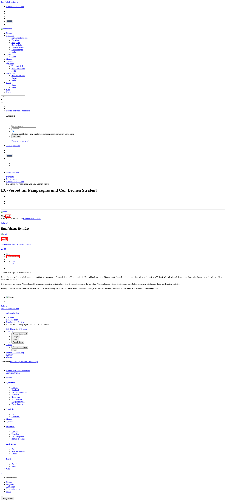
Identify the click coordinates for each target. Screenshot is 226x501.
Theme (9, 345)
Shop (8, 82)
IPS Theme (11, 329)
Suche (14, 78)
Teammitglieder (18, 66)
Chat (8, 90)
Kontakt (9, 355)
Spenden (9, 61)
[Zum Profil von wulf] (4, 212)
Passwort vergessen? (20, 141)
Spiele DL (10, 54)
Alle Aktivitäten (18, 75)
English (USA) (18, 342)
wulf (3, 249)
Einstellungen (17, 50)
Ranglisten (16, 42)
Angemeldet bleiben (20, 134)
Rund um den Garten (32, 218)
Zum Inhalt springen (9, 2)
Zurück (15, 388)
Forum (9, 33)
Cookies (9, 357)
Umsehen (10, 64)
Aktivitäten (10, 73)
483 (13, 261)
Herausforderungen (19, 38)
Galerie (9, 59)
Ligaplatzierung (18, 47)
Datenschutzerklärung (15, 352)
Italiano (15, 339)
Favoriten (15, 40)
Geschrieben (16, 244)
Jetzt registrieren (13, 145)
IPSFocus (23, 329)
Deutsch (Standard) (20, 334)
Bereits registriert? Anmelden (18, 111)
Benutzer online (18, 68)
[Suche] (2, 102)
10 (13, 264)
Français (16, 337)
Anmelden (16, 136)
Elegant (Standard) (20, 347)
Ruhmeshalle (17, 45)
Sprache (9, 331)
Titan (14, 350)
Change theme (7, 499)
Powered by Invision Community (24, 362)
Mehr (14, 52)
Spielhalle (10, 35)
